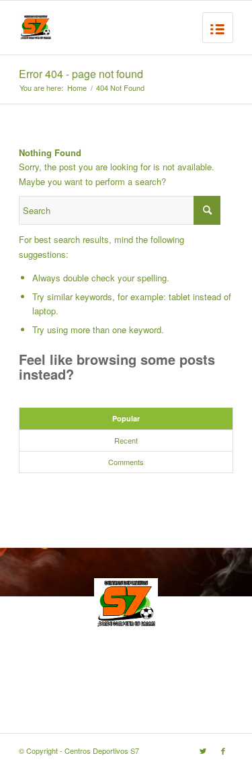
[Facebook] (223, 750)
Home (77, 88)
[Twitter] (203, 750)
